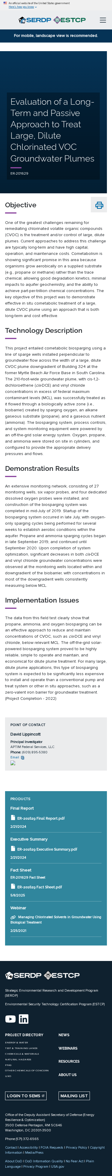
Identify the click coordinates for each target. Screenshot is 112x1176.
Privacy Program (35, 1166)
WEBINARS (68, 1048)
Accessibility (28, 1147)
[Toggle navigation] (103, 20)
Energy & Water (16, 1042)
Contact (11, 1147)
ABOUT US (67, 1075)
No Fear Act (74, 1161)
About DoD (13, 1161)
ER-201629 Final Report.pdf (41, 818)
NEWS (64, 1035)
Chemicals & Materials (22, 1054)
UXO (8, 1076)
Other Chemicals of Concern (27, 1070)
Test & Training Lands (21, 1048)
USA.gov (57, 1166)
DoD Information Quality (44, 1161)
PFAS (8, 1065)
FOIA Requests (52, 1147)
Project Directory (24, 1035)
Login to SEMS (24, 1095)
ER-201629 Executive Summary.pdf (47, 849)
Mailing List (74, 1095)
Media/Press (34, 1152)
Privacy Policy (76, 1147)
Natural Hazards (18, 1059)
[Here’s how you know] (56, 5)
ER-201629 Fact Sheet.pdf (39, 887)
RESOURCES (69, 1061)
